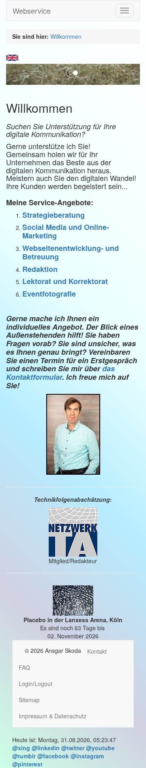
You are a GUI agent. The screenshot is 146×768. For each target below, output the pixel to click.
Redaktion (40, 269)
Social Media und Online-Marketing (65, 231)
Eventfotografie (49, 293)
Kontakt (97, 651)
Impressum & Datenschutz (52, 716)
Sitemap (29, 700)
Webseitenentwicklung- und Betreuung (70, 252)
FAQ (24, 667)
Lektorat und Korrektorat (65, 281)
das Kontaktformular (60, 372)
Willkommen (66, 36)
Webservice (32, 10)
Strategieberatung (53, 215)
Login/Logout (35, 684)
